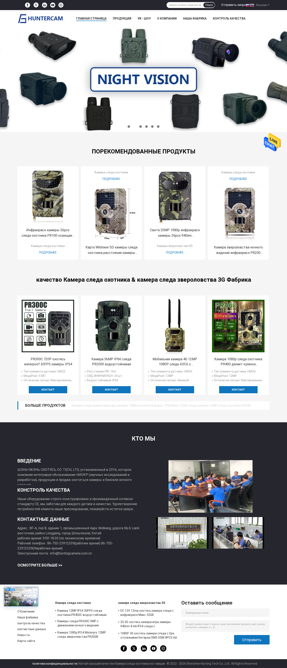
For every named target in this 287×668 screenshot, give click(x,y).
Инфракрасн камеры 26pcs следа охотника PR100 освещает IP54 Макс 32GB (48, 233)
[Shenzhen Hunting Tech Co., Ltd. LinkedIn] (44, 5)
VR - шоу (144, 18)
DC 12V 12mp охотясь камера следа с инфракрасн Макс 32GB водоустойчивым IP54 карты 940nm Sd (147, 613)
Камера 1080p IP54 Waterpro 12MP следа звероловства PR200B (81, 634)
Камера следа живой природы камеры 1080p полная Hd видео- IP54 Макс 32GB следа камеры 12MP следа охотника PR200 (161, 405)
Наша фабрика (195, 18)
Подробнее (48, 252)
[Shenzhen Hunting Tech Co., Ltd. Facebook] (27, 5)
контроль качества (229, 18)
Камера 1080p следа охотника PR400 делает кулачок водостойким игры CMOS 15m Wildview (238, 362)
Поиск (209, 5)
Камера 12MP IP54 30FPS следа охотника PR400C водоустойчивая (82, 613)
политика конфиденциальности (54, 663)
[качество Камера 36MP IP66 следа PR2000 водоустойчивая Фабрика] (111, 326)
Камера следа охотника (48, 246)
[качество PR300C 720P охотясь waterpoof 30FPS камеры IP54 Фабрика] (47, 326)
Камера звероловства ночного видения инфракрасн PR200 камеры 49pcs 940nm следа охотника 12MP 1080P (238, 250)
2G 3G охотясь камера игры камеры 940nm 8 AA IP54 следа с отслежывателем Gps (145, 624)
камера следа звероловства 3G (141, 603)
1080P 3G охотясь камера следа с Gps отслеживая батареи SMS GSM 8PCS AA (148, 635)
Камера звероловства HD (175, 246)
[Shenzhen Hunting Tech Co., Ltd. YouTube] (53, 5)
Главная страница (91, 18)
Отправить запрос (234, 5)
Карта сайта (26, 641)
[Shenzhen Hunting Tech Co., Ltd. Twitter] (36, 5)
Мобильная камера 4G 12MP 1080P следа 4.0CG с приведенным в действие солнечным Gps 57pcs (175, 362)
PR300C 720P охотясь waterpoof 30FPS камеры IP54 (48, 361)
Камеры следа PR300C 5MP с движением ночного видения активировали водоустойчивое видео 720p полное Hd (84, 623)
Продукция (122, 18)
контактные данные (31, 629)
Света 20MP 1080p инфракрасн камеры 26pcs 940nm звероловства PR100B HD (175, 233)
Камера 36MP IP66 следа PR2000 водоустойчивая (111, 361)
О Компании (167, 18)
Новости (23, 635)
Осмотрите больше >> (39, 565)
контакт (48, 389)
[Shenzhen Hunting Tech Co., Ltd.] (40, 18)
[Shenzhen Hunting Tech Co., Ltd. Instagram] (61, 5)
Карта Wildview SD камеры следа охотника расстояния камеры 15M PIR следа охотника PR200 (111, 250)
